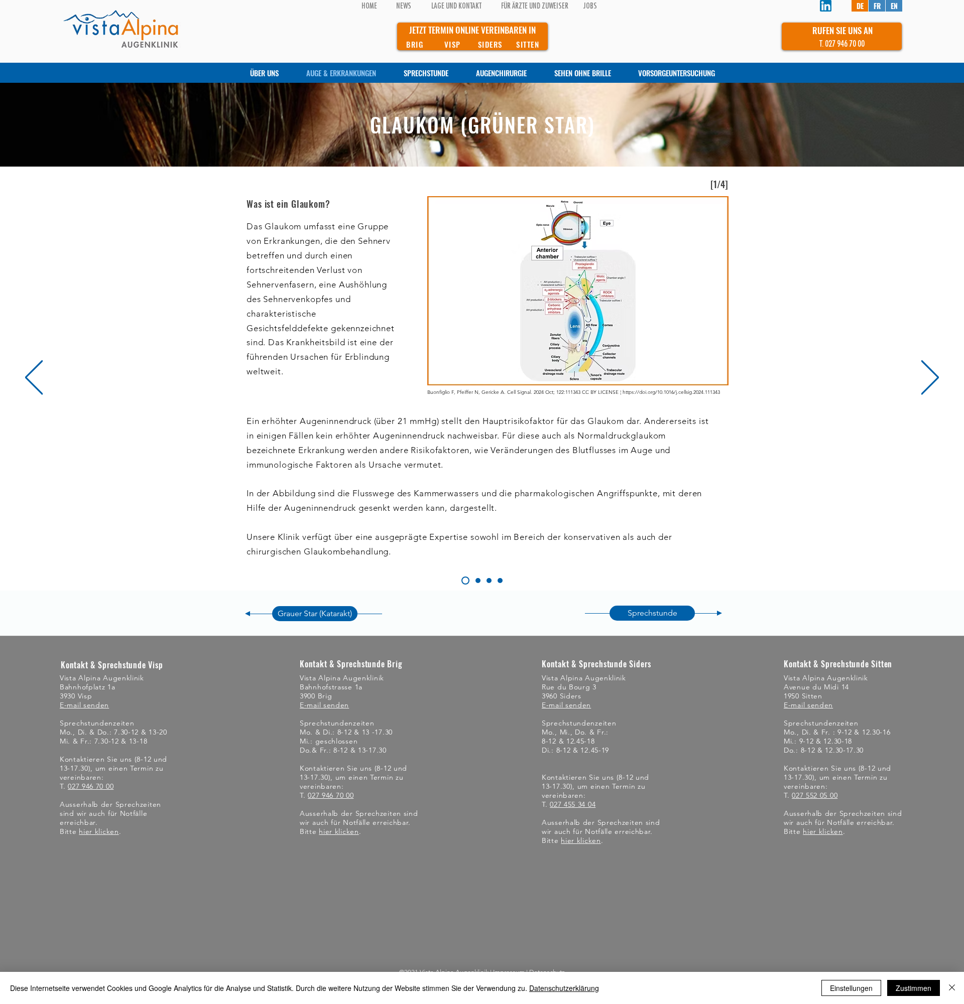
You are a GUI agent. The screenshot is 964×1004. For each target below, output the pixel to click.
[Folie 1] (465, 581)
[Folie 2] (489, 580)
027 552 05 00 (814, 795)
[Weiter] (930, 378)
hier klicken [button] (98, 831)
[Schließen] (952, 988)
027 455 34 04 (572, 804)
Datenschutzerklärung (564, 988)
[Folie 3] (500, 580)
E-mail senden (84, 704)
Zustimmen (913, 988)
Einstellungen (851, 988)
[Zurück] (34, 378)
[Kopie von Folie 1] (477, 580)
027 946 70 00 (90, 786)
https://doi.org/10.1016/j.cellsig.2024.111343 (671, 392)
